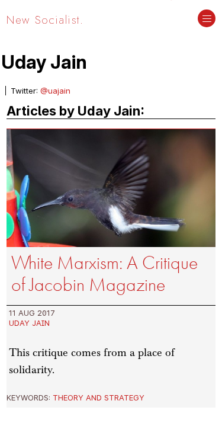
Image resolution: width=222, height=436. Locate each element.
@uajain (55, 90)
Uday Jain (29, 323)
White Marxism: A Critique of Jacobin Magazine (104, 274)
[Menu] (206, 19)
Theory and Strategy (98, 397)
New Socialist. (45, 19)
